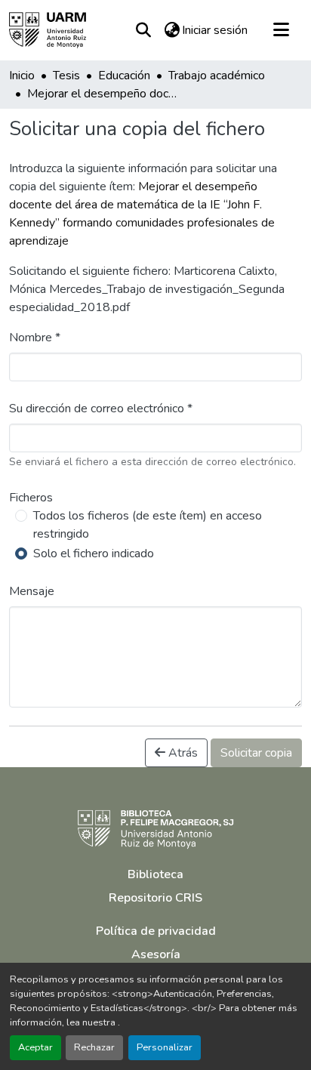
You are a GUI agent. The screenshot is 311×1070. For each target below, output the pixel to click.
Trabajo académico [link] (216, 75)
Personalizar (164, 1047)
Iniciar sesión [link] (215, 30)
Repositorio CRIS (155, 898)
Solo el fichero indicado (93, 553)
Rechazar (94, 1047)
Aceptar (35, 1047)
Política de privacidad (156, 931)
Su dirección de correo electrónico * (100, 408)
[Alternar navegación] (281, 30)
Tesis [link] (66, 75)
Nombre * (34, 337)
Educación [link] (124, 75)
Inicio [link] (22, 75)
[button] (47, 30)
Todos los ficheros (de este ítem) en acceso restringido (147, 524)
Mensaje (31, 591)
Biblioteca (155, 874)
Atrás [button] (181, 753)
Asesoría (155, 954)
